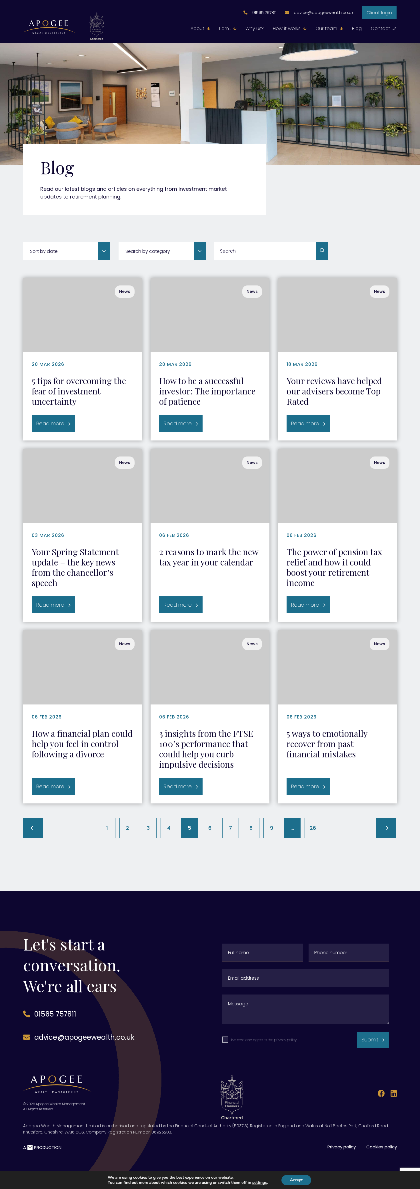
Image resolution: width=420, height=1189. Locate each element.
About (197, 28)
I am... (225, 28)
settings (259, 1182)
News (124, 291)
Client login (379, 12)
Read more (50, 423)
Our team (326, 28)
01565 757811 (264, 12)
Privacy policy (341, 1147)
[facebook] (379, 1094)
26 (313, 827)
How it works (287, 28)
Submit (369, 1039)
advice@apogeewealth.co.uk (324, 12)
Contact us (384, 28)
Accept (296, 1180)
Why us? (254, 28)
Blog (357, 28)
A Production (42, 1147)
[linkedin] (391, 1094)
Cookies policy (381, 1147)
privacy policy (285, 1039)
